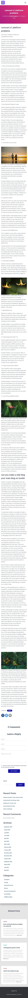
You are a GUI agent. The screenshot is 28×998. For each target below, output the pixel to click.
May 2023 (6, 870)
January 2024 (7, 850)
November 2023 (8, 855)
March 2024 (7, 844)
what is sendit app (7, 809)
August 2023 (7, 864)
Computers (7, 879)
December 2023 (8, 853)
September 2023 (8, 861)
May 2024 (6, 838)
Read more (19, 935)
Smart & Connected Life (10, 891)
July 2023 (6, 867)
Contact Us (14, 990)
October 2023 (7, 858)
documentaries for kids (9, 806)
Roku (17, 273)
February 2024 (7, 847)
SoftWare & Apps (8, 897)
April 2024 (6, 841)
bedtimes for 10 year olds (9, 803)
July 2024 (6, 832)
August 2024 (7, 829)
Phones (9, 710)
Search (5, 781)
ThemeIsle (19, 994)
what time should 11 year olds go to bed (13, 797)
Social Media (7, 894)
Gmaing (6, 882)
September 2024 (8, 826)
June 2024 (6, 835)
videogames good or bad (11, 948)
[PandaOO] (3, 2)
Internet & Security (8, 885)
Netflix (4, 269)
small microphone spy (11, 971)
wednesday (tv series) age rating (11, 800)
